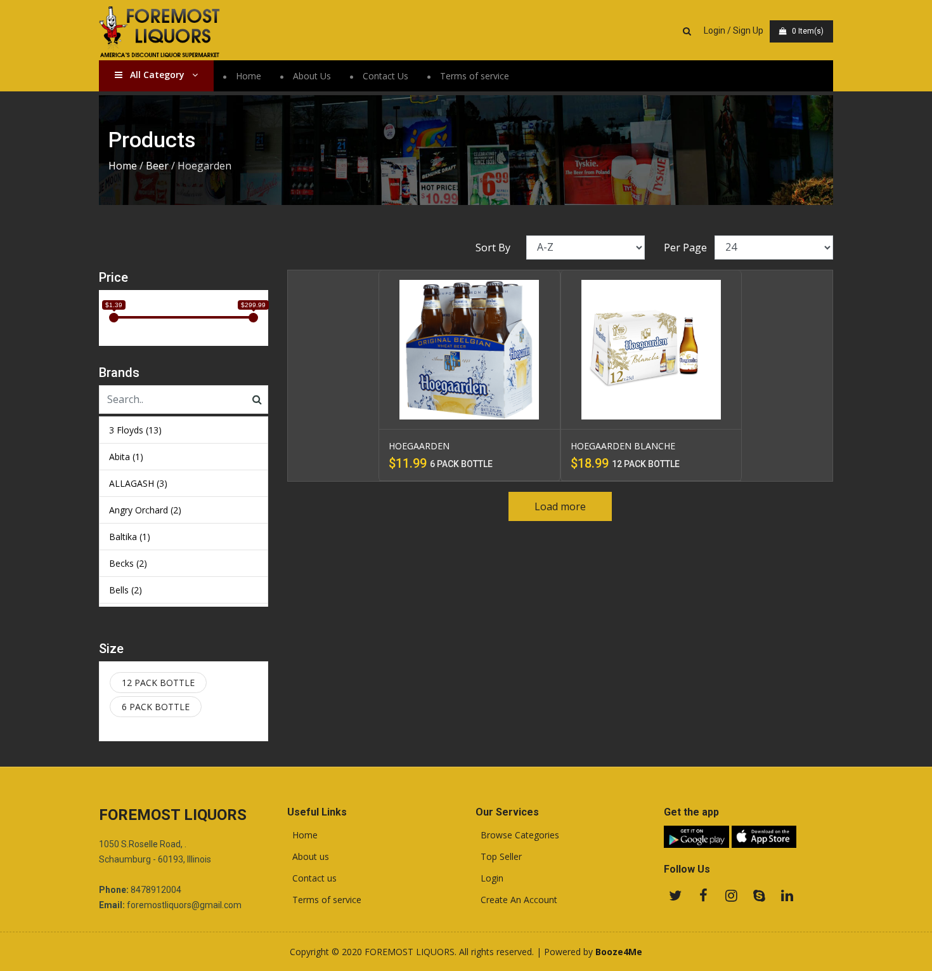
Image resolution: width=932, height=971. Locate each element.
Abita (126, 457)
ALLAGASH (138, 483)
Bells (125, 590)
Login (489, 878)
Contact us (312, 878)
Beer (157, 166)
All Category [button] (157, 75)
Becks (128, 563)
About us (308, 856)
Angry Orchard (145, 510)
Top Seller (499, 856)
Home (248, 76)
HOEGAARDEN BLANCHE (623, 446)
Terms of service (474, 76)
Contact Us (385, 76)
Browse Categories (517, 835)
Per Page (685, 247)
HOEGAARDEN (419, 446)
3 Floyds (135, 430)
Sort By (493, 247)
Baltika (129, 537)
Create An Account (516, 899)
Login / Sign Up (733, 30)
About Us (312, 76)
